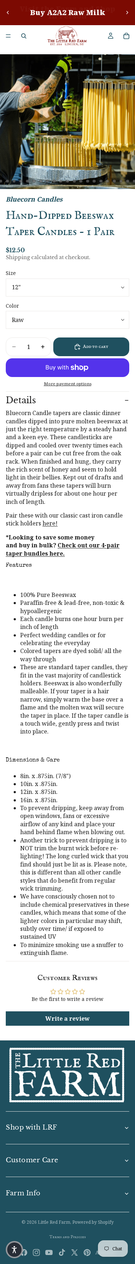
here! (50, 523)
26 (54, 181)
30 (81, 181)
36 (121, 181)
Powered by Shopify (93, 1222)
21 (21, 181)
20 (14, 181)
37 (128, 181)
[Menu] (8, 36)
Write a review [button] (67, 1018)
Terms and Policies (67, 1237)
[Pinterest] (87, 1252)
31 (87, 181)
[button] (14, 1249)
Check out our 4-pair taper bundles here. (63, 549)
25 (47, 181)
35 (114, 181)
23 (34, 181)
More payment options (67, 383)
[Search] (24, 36)
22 (27, 181)
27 (61, 181)
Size (11, 273)
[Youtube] (49, 1252)
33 (101, 181)
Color (12, 305)
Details (21, 400)
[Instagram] (36, 1252)
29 (74, 181)
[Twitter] (74, 1252)
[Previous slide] (8, 12)
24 (40, 181)
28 (67, 181)
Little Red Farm (54, 1222)
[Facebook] (23, 1252)
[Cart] (126, 36)
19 (7, 181)
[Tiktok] (62, 1252)
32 (94, 181)
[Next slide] (127, 12)
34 (107, 181)
